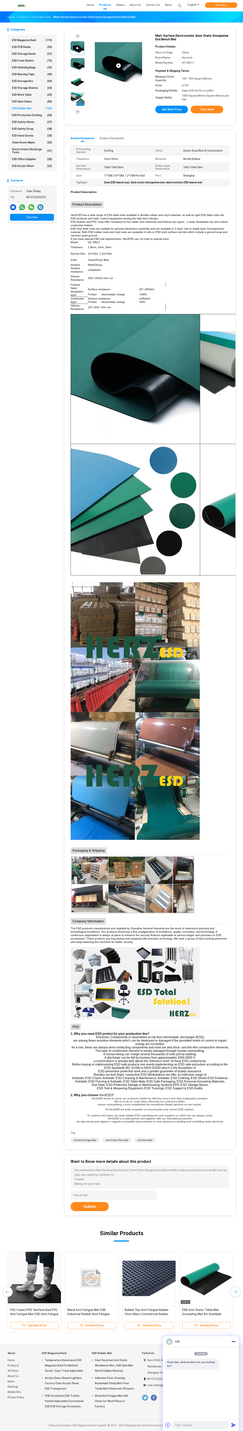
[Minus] (233, 1341)
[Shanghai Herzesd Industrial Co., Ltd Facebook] (154, 1397)
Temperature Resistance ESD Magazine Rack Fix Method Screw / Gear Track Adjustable (64, 1365)
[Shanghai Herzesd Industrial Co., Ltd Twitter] (145, 1397)
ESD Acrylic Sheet (32, 165)
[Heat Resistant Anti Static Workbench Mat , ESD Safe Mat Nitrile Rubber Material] (118, 65)
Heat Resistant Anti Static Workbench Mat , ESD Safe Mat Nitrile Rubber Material (114, 1365)
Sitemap (13, 1386)
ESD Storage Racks (32, 53)
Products (13, 1365)
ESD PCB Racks (32, 46)
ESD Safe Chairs (32, 101)
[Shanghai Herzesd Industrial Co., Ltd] (22, 5)
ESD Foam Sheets (32, 60)
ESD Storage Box (32, 81)
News (11, 1381)
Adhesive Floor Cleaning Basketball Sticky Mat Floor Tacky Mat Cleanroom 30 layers (114, 1383)
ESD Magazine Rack (32, 40)
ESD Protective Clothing (32, 115)
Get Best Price (172, 109)
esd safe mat (145, 1140)
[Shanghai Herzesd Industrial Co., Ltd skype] (40, 207)
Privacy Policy (16, 1397)
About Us (13, 1376)
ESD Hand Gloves (32, 135)
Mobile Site (14, 1391)
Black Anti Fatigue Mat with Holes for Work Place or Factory (111, 1401)
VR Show (13, 1370)
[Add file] (167, 1425)
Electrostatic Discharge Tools (32, 151)
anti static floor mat (117, 1140)
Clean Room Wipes (32, 142)
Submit (90, 1206)
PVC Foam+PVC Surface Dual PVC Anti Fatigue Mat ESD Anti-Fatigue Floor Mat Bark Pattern (34, 1314)
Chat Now (221, 5)
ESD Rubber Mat (32, 108)
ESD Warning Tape (32, 74)
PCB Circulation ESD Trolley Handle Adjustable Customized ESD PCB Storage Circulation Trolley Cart (64, 1401)
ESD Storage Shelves (32, 87)
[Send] (233, 1425)
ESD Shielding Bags (32, 67)
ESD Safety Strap (32, 128)
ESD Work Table (32, 94)
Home (11, 1360)
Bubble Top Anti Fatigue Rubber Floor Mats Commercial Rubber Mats (147, 1314)
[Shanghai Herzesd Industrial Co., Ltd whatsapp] (22, 207)
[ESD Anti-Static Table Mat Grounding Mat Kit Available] (206, 1278)
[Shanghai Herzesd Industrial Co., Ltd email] (13, 207)
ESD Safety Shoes (32, 121)
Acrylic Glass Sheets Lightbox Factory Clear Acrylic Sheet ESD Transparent (63, 1383)
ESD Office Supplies (32, 159)
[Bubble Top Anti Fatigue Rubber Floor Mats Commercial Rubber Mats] (149, 1278)
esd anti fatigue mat (85, 1140)
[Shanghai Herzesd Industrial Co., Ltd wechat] (31, 207)
